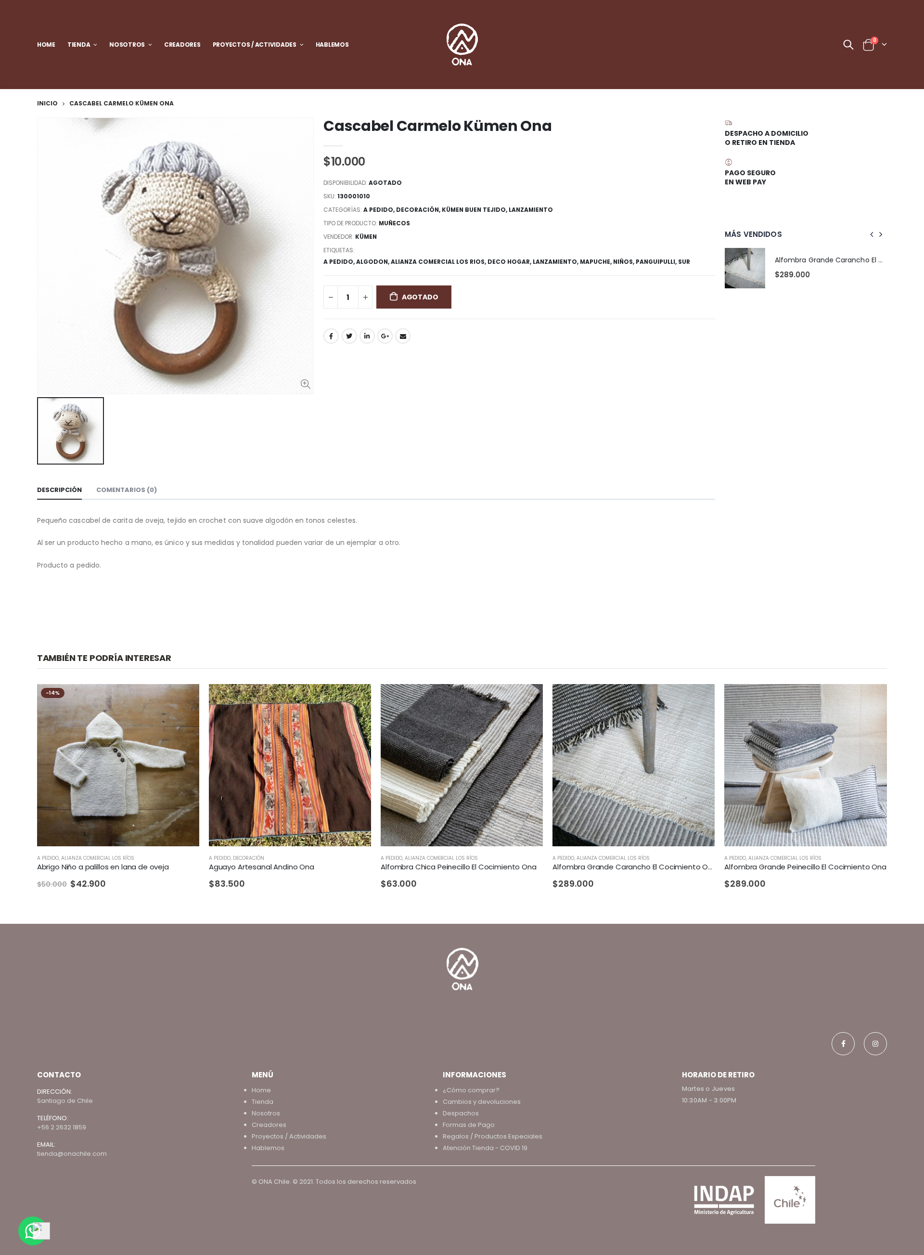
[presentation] (872, 234)
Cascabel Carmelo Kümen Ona (437, 126)
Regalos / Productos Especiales (492, 1136)
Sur (684, 262)
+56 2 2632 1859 (61, 1127)
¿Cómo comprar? (471, 1090)
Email (403, 336)
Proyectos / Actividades (289, 1136)
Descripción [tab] (59, 489)
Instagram (875, 1043)
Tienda (262, 1101)
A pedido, (339, 262)
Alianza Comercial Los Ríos (97, 858)
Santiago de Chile (65, 1100)
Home (261, 1090)
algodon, (373, 262)
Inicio (47, 103)
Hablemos (268, 1147)
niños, (624, 262)
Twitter (349, 336)
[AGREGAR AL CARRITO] (527, 700)
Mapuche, (596, 262)
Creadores (269, 1124)
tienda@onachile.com (72, 1153)
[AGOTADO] (183, 700)
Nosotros (266, 1113)
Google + (385, 336)
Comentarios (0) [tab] (126, 489)
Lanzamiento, (556, 262)
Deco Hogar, (510, 262)
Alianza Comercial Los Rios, (439, 262)
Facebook (331, 336)
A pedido (378, 210)
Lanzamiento (531, 210)
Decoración (417, 210)
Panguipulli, (657, 262)
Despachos (461, 1113)
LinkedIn (367, 336)
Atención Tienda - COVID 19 (485, 1147)
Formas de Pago (469, 1124)
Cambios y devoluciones (482, 1101)
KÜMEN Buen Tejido (474, 210)
